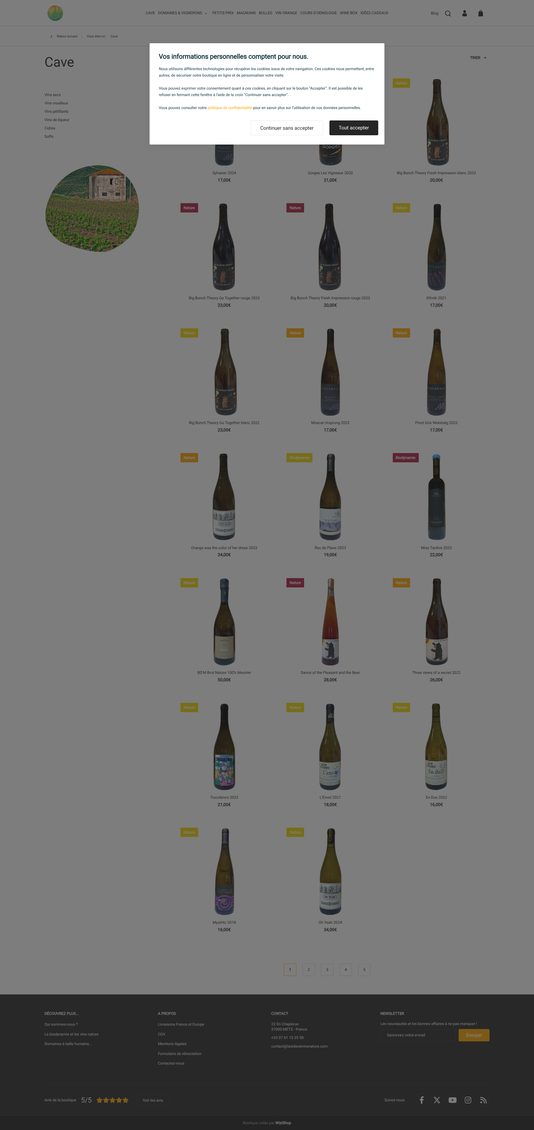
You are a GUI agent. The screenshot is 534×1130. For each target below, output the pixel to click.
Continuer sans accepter (287, 128)
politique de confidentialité (230, 108)
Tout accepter (354, 128)
